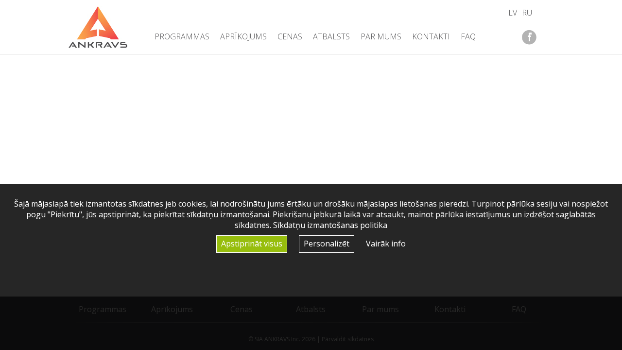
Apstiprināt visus (251, 243)
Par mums (381, 36)
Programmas (182, 36)
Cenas (289, 36)
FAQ (468, 36)
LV (512, 12)
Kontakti (431, 36)
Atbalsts (331, 36)
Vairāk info (386, 243)
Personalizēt (326, 243)
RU (527, 12)
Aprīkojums (243, 36)
